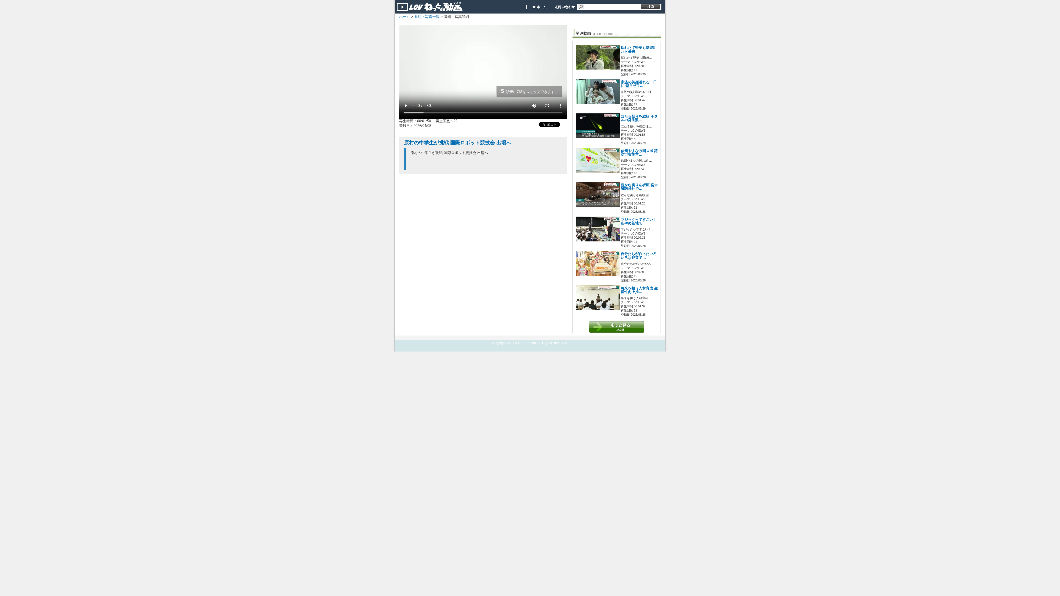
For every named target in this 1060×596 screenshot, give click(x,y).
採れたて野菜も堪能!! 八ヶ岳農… (638, 49)
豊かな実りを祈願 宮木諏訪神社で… (639, 187)
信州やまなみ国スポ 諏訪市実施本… (639, 152)
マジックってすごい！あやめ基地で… (639, 221)
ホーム (404, 17)
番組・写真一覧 (426, 17)
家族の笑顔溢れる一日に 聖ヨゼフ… (639, 84)
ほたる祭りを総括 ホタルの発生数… (639, 118)
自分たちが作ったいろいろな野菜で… (639, 255)
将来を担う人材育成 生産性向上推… (639, 290)
